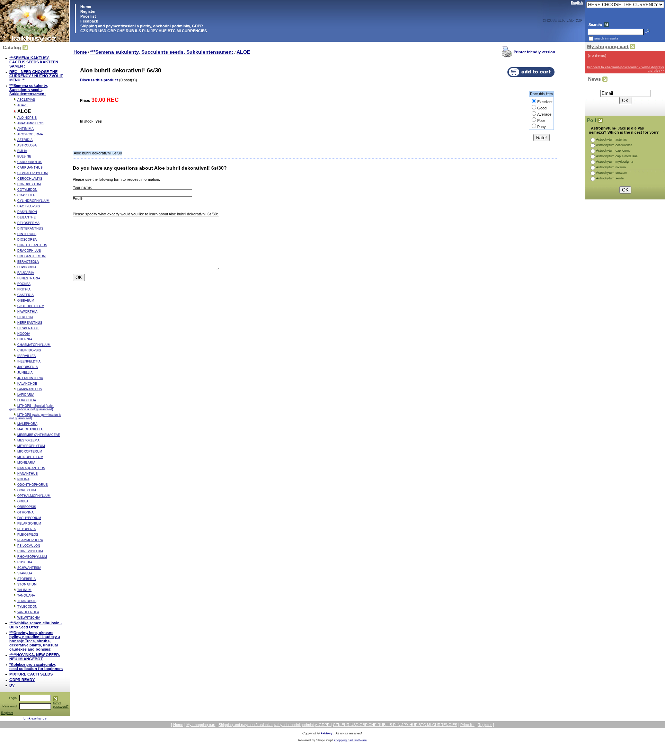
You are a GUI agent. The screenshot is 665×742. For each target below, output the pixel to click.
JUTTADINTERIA (30, 378)
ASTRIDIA (25, 140)
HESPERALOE (28, 328)
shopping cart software (350, 740)
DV (12, 685)
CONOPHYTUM (29, 184)
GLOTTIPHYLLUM (30, 306)
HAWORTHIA (27, 311)
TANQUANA (26, 595)
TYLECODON (27, 606)
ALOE (243, 52)
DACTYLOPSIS (28, 206)
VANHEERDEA (28, 612)
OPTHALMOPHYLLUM (34, 496)
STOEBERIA (26, 579)
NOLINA (23, 479)
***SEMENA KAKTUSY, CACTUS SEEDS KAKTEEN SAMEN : (33, 62)
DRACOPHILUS (29, 250)
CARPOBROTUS (29, 162)
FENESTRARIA (28, 278)
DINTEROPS (26, 234)
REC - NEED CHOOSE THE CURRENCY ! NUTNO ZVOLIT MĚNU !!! (36, 76)
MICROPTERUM (29, 451)
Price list (87, 16)
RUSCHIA (24, 562)
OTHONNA (25, 512)
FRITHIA (23, 289)
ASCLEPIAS (26, 99)
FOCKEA (23, 284)
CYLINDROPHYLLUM (33, 201)
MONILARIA (26, 462)
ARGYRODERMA (30, 134)
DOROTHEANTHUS (32, 245)
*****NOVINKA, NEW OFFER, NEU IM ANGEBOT (34, 657)
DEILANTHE (26, 217)
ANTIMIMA (25, 129)
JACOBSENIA (27, 367)
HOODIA (23, 334)
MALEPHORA (27, 424)
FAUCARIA (25, 273)
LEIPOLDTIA (26, 400)
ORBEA (22, 501)
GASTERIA (25, 295)
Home (85, 7)
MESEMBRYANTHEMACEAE (38, 435)
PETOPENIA (26, 529)
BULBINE (24, 156)
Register (88, 11)
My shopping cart (608, 46)
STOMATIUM (27, 584)
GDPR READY (22, 680)
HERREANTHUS (29, 322)
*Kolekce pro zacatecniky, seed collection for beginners (36, 666)
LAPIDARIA (25, 394)
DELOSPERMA (28, 223)
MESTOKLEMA (28, 440)
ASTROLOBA (27, 145)
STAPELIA (24, 573)
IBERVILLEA (26, 356)
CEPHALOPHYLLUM (32, 173)
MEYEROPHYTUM (31, 446)
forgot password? (61, 704)
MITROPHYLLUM (30, 457)
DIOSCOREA (27, 239)
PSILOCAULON (28, 545)
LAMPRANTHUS (29, 389)
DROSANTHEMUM (31, 256)
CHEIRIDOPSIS (29, 350)
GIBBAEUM (25, 300)
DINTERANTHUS (30, 228)
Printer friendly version (534, 52)
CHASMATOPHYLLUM (34, 345)
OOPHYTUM (26, 490)
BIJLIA (22, 151)
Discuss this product (99, 80)
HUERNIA (24, 339)
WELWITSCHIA (28, 617)
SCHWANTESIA (29, 568)
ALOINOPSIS (27, 117)
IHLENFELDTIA (29, 361)
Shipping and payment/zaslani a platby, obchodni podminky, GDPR (141, 26)
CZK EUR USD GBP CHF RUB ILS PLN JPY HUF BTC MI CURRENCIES (143, 31)
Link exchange (35, 718)
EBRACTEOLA (28, 261)
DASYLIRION (27, 212)
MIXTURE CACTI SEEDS (31, 674)
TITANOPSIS (26, 601)
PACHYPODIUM (29, 518)
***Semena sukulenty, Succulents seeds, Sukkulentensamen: (28, 89)
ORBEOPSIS (26, 507)
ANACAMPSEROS (30, 123)
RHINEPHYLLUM (30, 551)
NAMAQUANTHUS (31, 468)
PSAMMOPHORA (30, 540)
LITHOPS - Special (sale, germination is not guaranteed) (31, 407)
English (577, 3)
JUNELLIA (25, 372)
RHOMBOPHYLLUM (32, 556)
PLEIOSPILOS (27, 534)
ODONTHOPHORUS (32, 484)
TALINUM (24, 590)
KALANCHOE (27, 383)
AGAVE (22, 105)
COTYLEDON (27, 189)
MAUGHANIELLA (30, 429)
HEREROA (25, 317)
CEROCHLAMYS (29, 178)
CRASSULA (26, 195)
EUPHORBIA (26, 267)
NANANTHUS (27, 473)
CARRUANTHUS (30, 167)
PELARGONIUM (29, 523)
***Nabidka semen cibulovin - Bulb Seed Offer (35, 625)
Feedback (88, 21)
